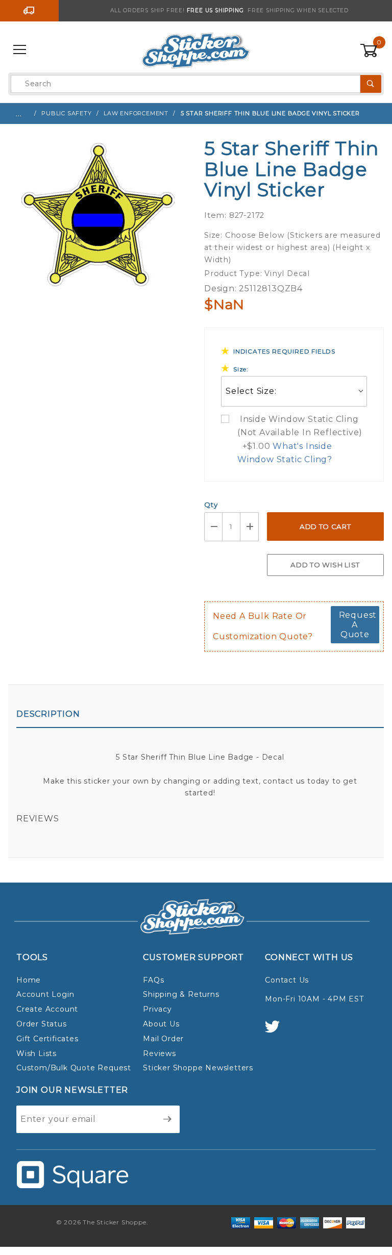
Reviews (37, 818)
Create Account (47, 1009)
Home (28, 980)
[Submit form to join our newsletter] (168, 1119)
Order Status (41, 1023)
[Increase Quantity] (249, 526)
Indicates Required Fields (284, 351)
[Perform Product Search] (370, 84)
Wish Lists (36, 1053)
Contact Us (287, 980)
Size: (241, 369)
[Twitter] (276, 1031)
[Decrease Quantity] (213, 526)
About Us (161, 1023)
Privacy (157, 1009)
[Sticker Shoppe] (195, 49)
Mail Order (163, 1038)
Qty (210, 504)
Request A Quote (358, 624)
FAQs (153, 980)
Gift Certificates (47, 1038)
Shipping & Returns (181, 994)
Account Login (45, 994)
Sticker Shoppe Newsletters (198, 1067)
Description (48, 714)
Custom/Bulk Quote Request (73, 1067)
